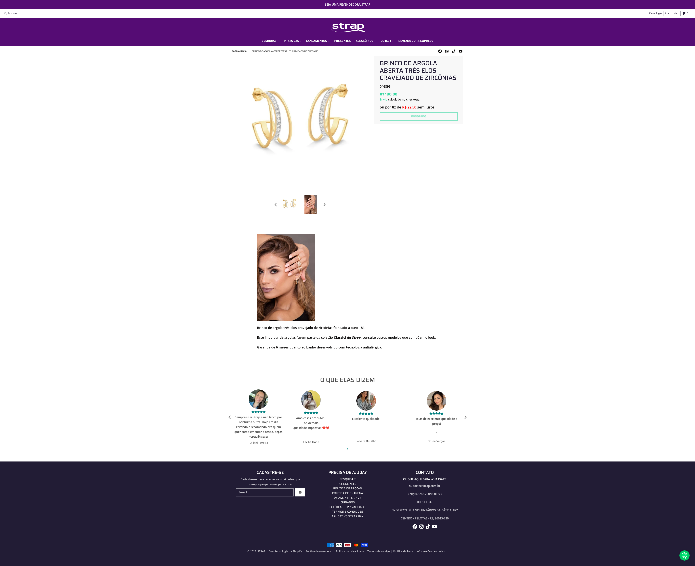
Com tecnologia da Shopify (285, 551)
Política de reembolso (319, 551)
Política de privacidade (350, 551)
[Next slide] (324, 204)
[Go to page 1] (347, 448)
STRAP (261, 551)
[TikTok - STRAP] (453, 51)
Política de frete (403, 551)
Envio (383, 99)
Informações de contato (431, 551)
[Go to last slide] (276, 204)
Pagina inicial (240, 51)
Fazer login (655, 13)
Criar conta (671, 13)
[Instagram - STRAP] (446, 51)
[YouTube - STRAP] (460, 51)
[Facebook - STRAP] (440, 51)
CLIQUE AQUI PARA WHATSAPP (425, 479)
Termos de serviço (378, 551)
